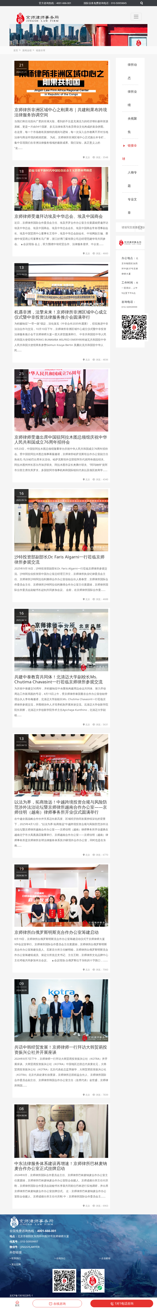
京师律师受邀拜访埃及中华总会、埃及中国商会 (58, 216)
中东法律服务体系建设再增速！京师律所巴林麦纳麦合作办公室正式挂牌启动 (60, 1165)
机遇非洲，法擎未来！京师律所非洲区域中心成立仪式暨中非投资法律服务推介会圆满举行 (60, 314)
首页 (15, 50)
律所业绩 (132, 98)
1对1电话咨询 (124, 1303)
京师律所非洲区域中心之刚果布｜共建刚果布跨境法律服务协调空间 (60, 112)
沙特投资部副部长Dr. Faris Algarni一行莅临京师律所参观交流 (59, 559)
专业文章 (132, 206)
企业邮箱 (105, 1258)
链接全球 (40, 50)
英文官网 (16, 1264)
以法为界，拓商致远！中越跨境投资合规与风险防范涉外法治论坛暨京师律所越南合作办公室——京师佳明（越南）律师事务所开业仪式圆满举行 (60, 807)
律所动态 (132, 71)
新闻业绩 (27, 50)
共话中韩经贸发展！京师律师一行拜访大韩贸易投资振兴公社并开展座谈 (60, 1049)
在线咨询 (59, 1304)
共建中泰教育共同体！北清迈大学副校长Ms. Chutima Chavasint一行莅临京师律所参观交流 (58, 679)
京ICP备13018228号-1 (21, 1295)
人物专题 (132, 179)
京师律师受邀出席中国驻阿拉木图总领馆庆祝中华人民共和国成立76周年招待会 (60, 439)
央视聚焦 (132, 125)
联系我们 (16, 1258)
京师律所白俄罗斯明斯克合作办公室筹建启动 (56, 932)
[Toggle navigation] (136, 16)
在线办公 (60, 1258)
